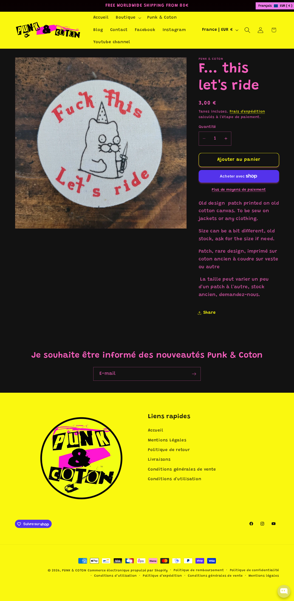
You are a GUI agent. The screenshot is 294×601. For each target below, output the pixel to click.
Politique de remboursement (199, 570)
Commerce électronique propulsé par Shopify (128, 570)
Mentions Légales (167, 440)
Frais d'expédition (247, 111)
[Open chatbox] (283, 591)
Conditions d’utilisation (115, 576)
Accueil (155, 431)
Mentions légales (264, 576)
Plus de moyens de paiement (239, 189)
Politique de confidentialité (254, 570)
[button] (128, 18)
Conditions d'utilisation (174, 479)
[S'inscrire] (194, 374)
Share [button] (209, 313)
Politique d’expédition (162, 576)
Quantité (207, 127)
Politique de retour (169, 450)
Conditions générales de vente (182, 470)
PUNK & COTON (74, 570)
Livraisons (159, 460)
